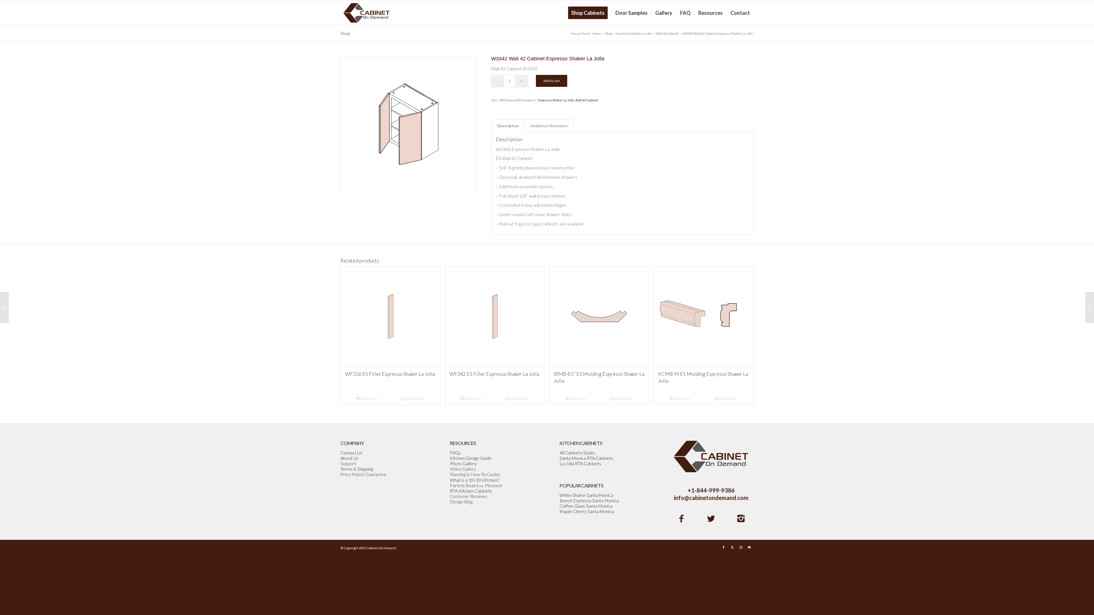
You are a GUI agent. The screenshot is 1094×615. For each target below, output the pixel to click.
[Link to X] (732, 547)
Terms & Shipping (356, 469)
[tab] (507, 125)
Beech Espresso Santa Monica (589, 500)
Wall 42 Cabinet (586, 100)
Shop (345, 33)
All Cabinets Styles (577, 452)
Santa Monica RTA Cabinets (586, 458)
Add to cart (551, 81)
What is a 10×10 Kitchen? (474, 480)
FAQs (455, 452)
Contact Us (351, 452)
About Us (349, 458)
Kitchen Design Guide (471, 458)
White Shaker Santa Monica (586, 495)
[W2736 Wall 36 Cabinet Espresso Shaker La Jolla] (4, 307)
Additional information (549, 126)
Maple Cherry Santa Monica (587, 511)
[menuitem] (589, 12)
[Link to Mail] (749, 547)
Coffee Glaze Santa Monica (586, 506)
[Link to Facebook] (723, 547)
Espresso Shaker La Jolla (556, 100)
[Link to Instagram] (740, 547)
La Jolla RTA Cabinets (580, 463)
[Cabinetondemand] (366, 12)
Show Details (414, 398)
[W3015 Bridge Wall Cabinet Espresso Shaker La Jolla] (1089, 307)
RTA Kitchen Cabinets (471, 490)
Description (508, 126)
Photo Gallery (463, 463)
